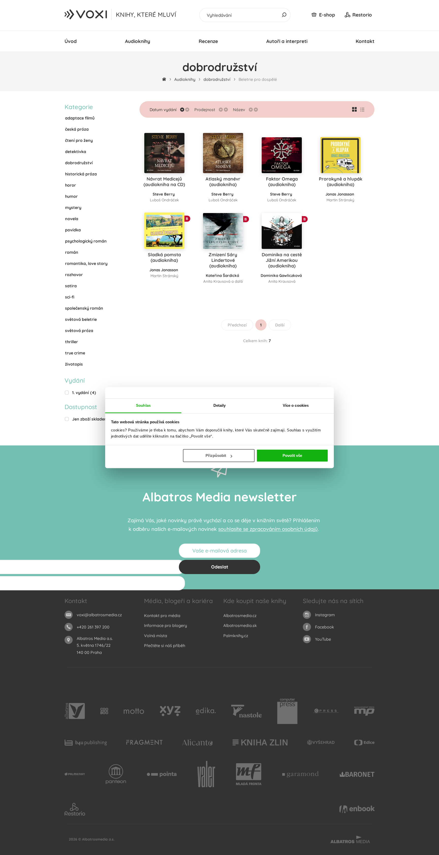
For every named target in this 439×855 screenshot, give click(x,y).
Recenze (208, 41)
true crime (75, 352)
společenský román (84, 308)
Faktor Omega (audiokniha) (282, 181)
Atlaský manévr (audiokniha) (223, 181)
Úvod (71, 41)
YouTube (323, 639)
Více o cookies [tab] (296, 405)
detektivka (75, 151)
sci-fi (69, 296)
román (71, 252)
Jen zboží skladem (93, 419)
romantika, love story (86, 263)
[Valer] (206, 774)
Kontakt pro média (162, 615)
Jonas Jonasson (339, 194)
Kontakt (365, 41)
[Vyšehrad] (321, 742)
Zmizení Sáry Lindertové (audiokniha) (223, 260)
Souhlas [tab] (143, 405)
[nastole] (246, 711)
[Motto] (134, 711)
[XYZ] (170, 711)
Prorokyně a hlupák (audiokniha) (340, 181)
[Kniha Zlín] (260, 742)
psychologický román (86, 241)
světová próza (79, 330)
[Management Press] (364, 711)
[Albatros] (74, 711)
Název (239, 110)
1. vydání (84, 392)
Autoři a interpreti (286, 41)
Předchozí (237, 324)
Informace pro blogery (165, 625)
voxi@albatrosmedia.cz (99, 614)
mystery (73, 207)
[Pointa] (161, 774)
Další (280, 324)
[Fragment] (144, 742)
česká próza (77, 129)
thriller (71, 341)
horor (70, 185)
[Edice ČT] (364, 742)
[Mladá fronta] (248, 774)
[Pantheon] (116, 774)
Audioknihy (137, 41)
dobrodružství (216, 79)
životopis (74, 364)
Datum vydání (163, 110)
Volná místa (155, 635)
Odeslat (219, 567)
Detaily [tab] (219, 405)
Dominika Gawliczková (281, 275)
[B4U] (86, 742)
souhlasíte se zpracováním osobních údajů (268, 529)
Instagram (325, 614)
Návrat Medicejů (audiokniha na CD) (164, 181)
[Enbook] (357, 809)
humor (71, 196)
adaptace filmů (80, 118)
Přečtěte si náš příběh (164, 645)
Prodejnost (204, 110)
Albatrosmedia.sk (240, 625)
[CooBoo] (104, 711)
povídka (73, 229)
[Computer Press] (287, 711)
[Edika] (205, 711)
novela (71, 218)
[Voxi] (74, 774)
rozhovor (74, 274)
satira (71, 285)
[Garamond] (300, 774)
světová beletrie (81, 319)
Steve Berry (164, 194)
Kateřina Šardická (222, 275)
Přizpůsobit (216, 455)
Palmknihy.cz (235, 635)
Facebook (324, 626)
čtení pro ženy (79, 140)
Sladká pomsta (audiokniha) (164, 257)
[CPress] (326, 711)
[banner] (86, 14)
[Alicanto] (198, 742)
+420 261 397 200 (93, 626)
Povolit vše (292, 455)
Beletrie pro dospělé (258, 79)
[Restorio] (75, 809)
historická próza (81, 173)
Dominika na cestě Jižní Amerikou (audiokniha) (282, 260)
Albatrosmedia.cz (240, 615)
